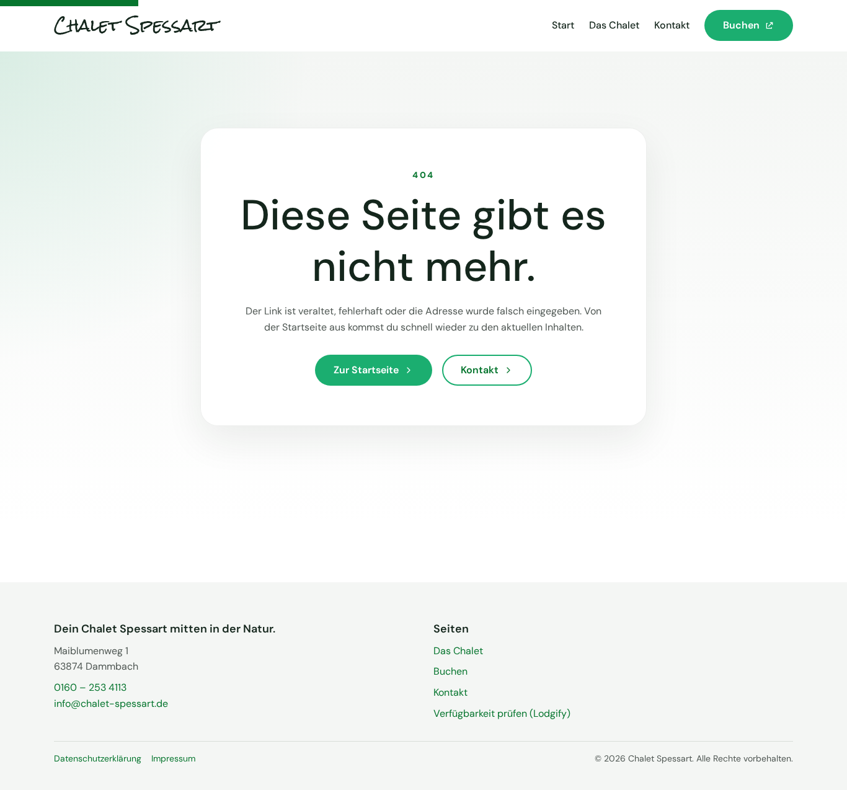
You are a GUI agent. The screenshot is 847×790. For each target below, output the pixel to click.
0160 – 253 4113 (90, 687)
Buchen (450, 671)
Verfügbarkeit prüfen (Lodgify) (501, 713)
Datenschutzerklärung (97, 758)
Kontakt (672, 25)
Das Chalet (614, 25)
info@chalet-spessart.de (111, 703)
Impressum (173, 758)
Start (563, 25)
